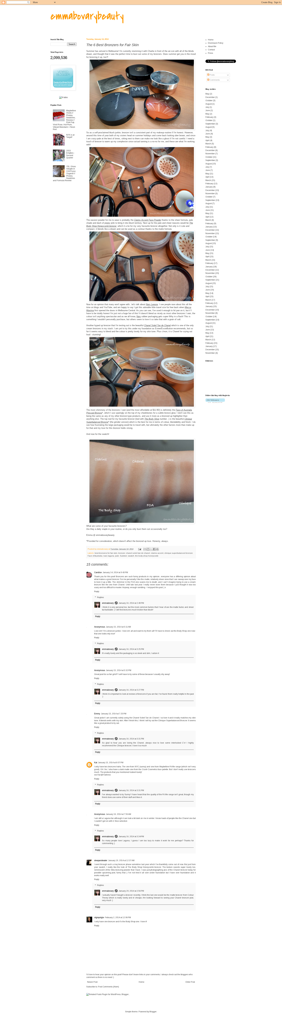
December (210, 97)
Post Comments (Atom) (108, 987)
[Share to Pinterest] (157, 549)
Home (141, 982)
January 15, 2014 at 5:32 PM (118, 670)
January (209, 187)
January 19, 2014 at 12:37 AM (121, 860)
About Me (212, 46)
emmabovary (108, 603)
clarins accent (157, 553)
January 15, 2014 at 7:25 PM (113, 714)
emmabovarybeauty (87, 16)
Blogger (152, 1012)
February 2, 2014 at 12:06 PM (118, 917)
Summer (123, 556)
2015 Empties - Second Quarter (70, 154)
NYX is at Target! (70, 136)
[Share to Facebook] (154, 549)
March (208, 144)
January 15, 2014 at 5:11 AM (118, 627)
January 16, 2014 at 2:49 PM (131, 603)
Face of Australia (95, 556)
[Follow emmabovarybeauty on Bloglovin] (215, 402)
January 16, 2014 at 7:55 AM (118, 814)
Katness (107, 775)
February (209, 117)
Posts (212, 75)
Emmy (97, 714)
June (207, 110)
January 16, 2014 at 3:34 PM (131, 836)
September (210, 124)
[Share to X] (151, 549)
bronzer (121, 553)
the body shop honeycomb (146, 556)
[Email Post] (139, 549)
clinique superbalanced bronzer (178, 553)
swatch (131, 556)
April (207, 140)
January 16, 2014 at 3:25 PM (131, 649)
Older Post (190, 982)
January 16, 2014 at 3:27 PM (131, 690)
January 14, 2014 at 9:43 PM (115, 572)
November (210, 153)
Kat (95, 762)
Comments (214, 80)
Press (210, 53)
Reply (96, 591)
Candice (98, 572)
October (208, 100)
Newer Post (92, 982)
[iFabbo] (63, 97)
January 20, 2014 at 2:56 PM (131, 891)
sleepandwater (100, 860)
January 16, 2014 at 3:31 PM (131, 739)
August (208, 104)
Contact (211, 50)
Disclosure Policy (215, 43)
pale (117, 556)
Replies (100, 597)
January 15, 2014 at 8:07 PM (110, 762)
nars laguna (108, 556)
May (207, 94)
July (207, 107)
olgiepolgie (99, 917)
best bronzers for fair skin (106, 553)
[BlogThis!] (148, 549)
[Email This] (145, 549)
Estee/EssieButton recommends (170, 328)
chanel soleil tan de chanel (138, 553)
